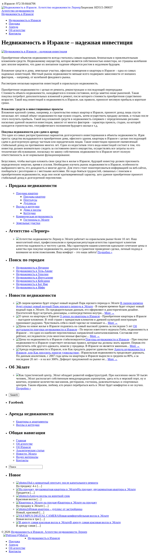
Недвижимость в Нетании (32, 267)
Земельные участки (28, 223)
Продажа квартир (27, 193)
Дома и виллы (32, 209)
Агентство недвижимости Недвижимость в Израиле (17, 12)
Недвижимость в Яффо (30, 287)
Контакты (15, 33)
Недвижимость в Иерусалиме (34, 277)
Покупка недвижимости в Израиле (107, 339)
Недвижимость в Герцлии (32, 274)
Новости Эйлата (26, 453)
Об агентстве (17, 30)
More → (109, 313)
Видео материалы (27, 457)
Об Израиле (23, 447)
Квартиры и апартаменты (32, 421)
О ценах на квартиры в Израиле (80, 316)
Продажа (14, 23)
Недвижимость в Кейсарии (33, 280)
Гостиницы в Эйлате (36, 219)
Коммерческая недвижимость (34, 216)
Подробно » (105, 252)
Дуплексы (29, 203)
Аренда (13, 26)
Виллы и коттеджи (28, 206)
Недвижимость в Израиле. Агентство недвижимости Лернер (49, 531)
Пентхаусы (30, 199)
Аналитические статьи (30, 450)
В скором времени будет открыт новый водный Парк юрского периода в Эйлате (79, 304)
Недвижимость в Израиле (25, 20)
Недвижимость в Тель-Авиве (34, 270)
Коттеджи (29, 213)
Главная (21, 440)
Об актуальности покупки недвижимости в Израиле (76, 328)
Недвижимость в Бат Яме (32, 284)
